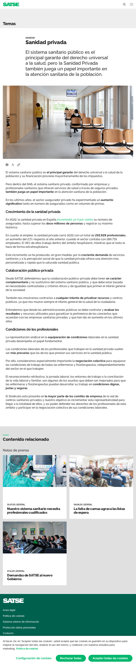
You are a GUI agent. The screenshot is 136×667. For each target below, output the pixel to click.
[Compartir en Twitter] (12, 164)
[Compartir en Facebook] (7, 164)
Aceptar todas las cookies (110, 658)
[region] (68, 651)
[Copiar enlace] (18, 164)
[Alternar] (124, 4)
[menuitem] (9, 610)
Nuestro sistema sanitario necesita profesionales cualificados (33, 511)
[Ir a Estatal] (11, 4)
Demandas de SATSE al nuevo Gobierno (29, 577)
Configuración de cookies (34, 658)
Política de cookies (27, 648)
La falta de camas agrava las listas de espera (99, 511)
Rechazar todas (70, 658)
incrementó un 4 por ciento (75, 219)
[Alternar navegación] (131, 4)
